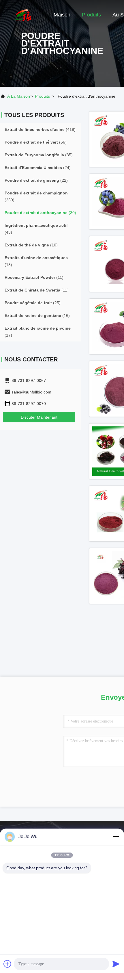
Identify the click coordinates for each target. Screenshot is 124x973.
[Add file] (7, 963)
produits (42, 96)
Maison (62, 15)
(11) (34, 277)
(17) (38, 331)
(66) (36, 142)
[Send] (116, 963)
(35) (39, 155)
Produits (91, 15)
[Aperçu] (23, 14)
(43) (36, 229)
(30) (40, 212)
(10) (31, 245)
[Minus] (115, 836)
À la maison (18, 96)
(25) (33, 302)
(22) (36, 180)
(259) (36, 196)
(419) (40, 129)
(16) (37, 315)
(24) (38, 167)
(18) (36, 261)
